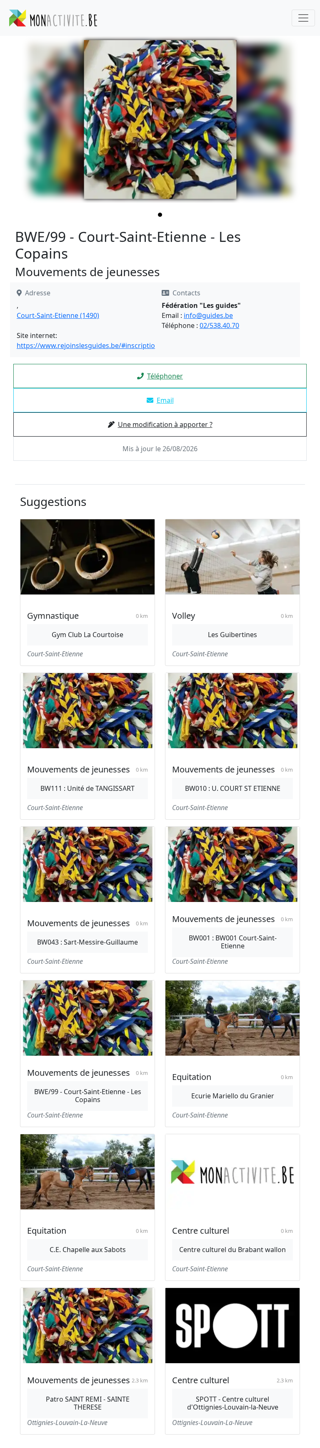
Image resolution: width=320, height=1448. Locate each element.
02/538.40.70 (219, 325)
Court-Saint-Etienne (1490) (58, 315)
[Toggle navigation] (303, 18)
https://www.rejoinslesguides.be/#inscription (88, 345)
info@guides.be (208, 315)
